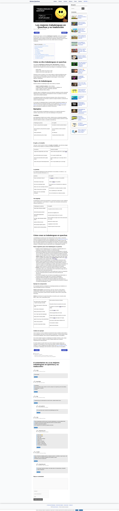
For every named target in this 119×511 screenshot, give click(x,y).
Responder (35, 391)
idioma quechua (36, 353)
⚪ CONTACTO (70, 505)
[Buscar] (83, 8)
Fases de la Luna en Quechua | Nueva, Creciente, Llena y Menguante (45, 356)
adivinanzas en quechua (63, 239)
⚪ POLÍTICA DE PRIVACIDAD (50, 505)
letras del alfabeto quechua (62, 345)
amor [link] (54, 310)
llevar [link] (60, 104)
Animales (65, 1)
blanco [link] (56, 258)
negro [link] (66, 151)
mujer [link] (54, 317)
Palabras (60, 1)
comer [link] (66, 257)
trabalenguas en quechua (38, 354)
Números (70, 1)
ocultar (44, 44)
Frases (75, 1)
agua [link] (60, 306)
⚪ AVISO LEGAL (65, 505)
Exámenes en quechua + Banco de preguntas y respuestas (43, 355)
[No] (117, 510)
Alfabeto (55, 1)
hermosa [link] (54, 257)
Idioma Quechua (35, 1)
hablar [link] (53, 181)
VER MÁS (85, 1)
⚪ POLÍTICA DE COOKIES (59, 505)
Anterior (37, 32)
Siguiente (64, 32)
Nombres (80, 1)
